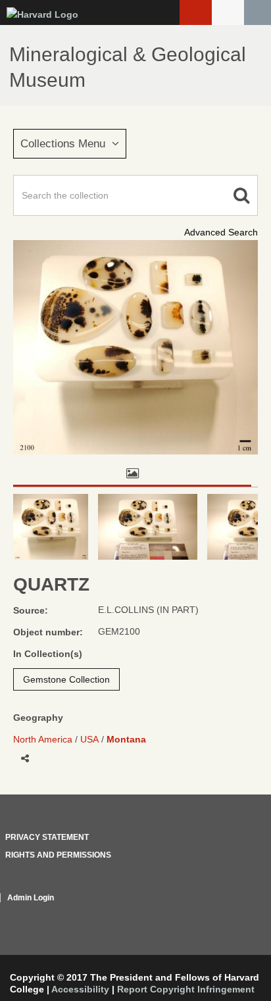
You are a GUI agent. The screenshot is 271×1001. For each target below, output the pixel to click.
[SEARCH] (257, 12)
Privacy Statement (47, 837)
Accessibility (80, 989)
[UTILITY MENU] (228, 12)
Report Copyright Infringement (186, 989)
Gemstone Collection (66, 679)
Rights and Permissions (58, 855)
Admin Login (30, 897)
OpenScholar (233, 913)
